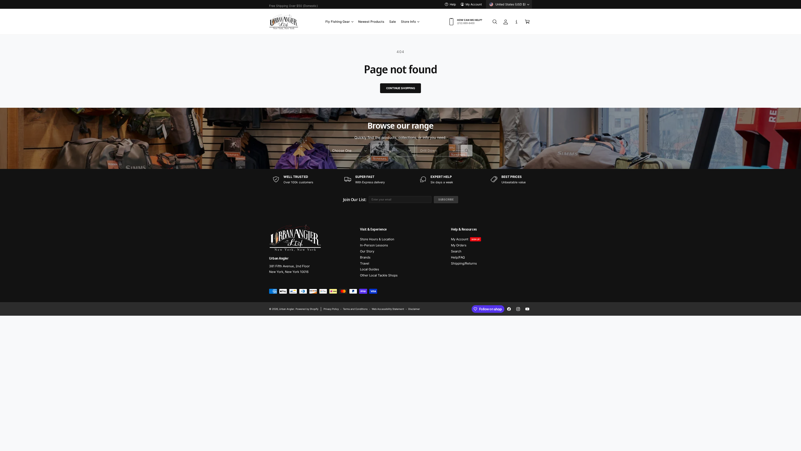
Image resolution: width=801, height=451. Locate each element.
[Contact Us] (516, 21)
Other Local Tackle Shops (379, 275)
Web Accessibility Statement (388, 309)
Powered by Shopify (307, 309)
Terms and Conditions (355, 309)
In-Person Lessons (374, 245)
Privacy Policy (331, 309)
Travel (364, 263)
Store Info (408, 22)
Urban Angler (286, 309)
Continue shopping (400, 88)
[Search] (466, 150)
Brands (365, 257)
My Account (474, 4)
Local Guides (369, 269)
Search (456, 251)
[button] (339, 22)
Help (453, 4)
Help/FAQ (458, 257)
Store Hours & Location (377, 239)
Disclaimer (414, 309)
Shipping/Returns (464, 263)
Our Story (367, 251)
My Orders (458, 245)
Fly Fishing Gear (337, 22)
